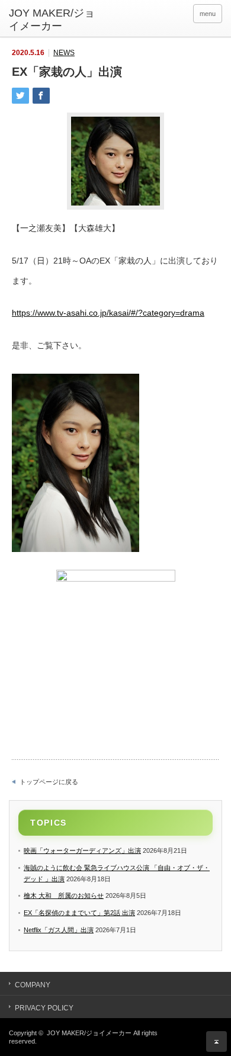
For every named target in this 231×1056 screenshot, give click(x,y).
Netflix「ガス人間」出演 (59, 929)
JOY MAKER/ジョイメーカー (89, 1032)
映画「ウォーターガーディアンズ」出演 (82, 850)
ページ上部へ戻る (216, 1041)
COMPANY (32, 985)
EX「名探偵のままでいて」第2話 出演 (79, 912)
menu (208, 13)
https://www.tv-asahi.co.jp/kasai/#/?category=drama (108, 312)
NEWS (64, 53)
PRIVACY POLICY (44, 1008)
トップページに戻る (49, 781)
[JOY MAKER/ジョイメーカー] (55, 20)
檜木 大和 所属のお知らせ (64, 895)
